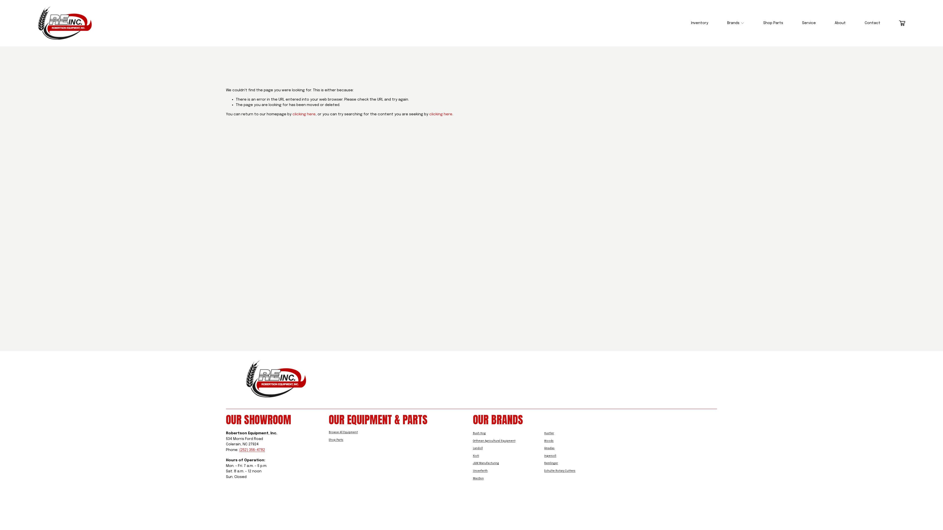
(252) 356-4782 (252, 450)
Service (809, 23)
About (840, 23)
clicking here (304, 114)
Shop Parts (773, 23)
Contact (872, 23)
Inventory (699, 23)
